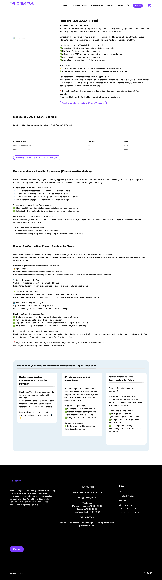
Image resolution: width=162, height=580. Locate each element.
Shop (65, 5)
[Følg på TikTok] (151, 573)
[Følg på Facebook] (145, 573)
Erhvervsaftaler (97, 5)
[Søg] (128, 5)
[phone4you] (26, 6)
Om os (110, 5)
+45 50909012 (66, 125)
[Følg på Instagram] (148, 573)
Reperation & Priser (79, 5)
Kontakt (120, 5)
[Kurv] (149, 5)
